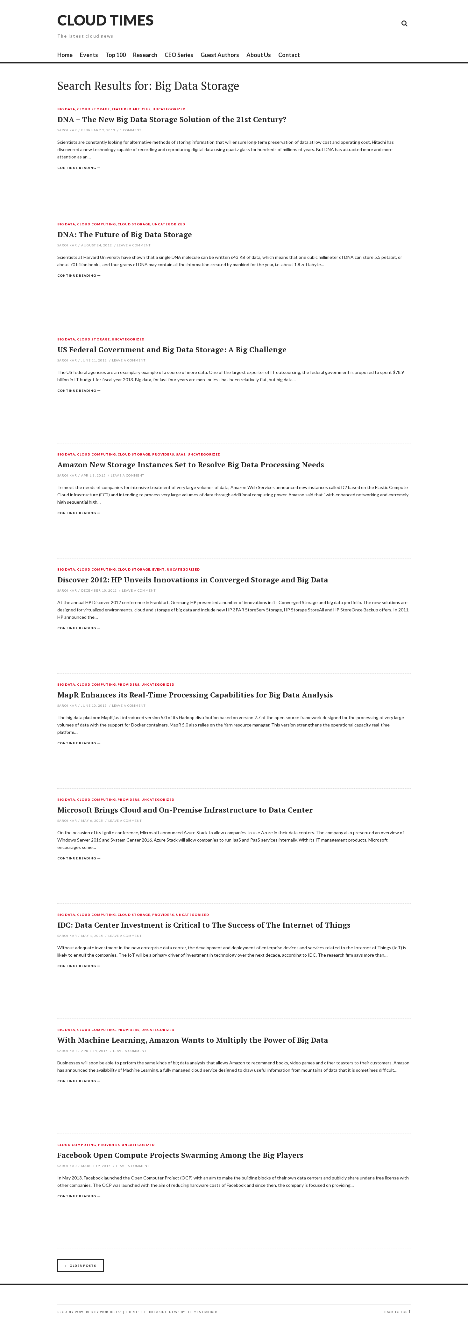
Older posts (80, 1265)
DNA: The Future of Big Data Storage (124, 234)
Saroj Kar (67, 130)
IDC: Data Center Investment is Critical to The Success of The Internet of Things (204, 925)
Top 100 (115, 54)
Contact (289, 54)
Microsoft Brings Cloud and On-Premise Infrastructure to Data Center (185, 810)
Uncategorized (169, 109)
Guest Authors (220, 54)
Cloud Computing (96, 224)
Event (158, 569)
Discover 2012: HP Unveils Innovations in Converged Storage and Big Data (192, 580)
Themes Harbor (201, 1312)
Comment (130, 130)
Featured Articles (131, 109)
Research (145, 54)
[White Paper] (390, 23)
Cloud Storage (93, 109)
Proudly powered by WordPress (89, 1312)
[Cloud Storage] (332, 23)
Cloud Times (105, 20)
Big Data (66, 109)
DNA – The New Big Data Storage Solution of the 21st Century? (171, 119)
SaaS (181, 454)
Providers (163, 454)
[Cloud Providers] (361, 23)
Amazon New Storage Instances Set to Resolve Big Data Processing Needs (190, 465)
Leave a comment (134, 245)
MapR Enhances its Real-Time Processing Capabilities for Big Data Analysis (195, 695)
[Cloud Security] (375, 23)
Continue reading (76, 168)
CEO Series (179, 54)
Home (65, 54)
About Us (258, 54)
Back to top (396, 1312)
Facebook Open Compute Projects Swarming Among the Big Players (180, 1155)
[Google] (347, 23)
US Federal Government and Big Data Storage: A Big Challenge (172, 349)
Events (89, 54)
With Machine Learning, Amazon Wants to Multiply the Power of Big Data (192, 1040)
